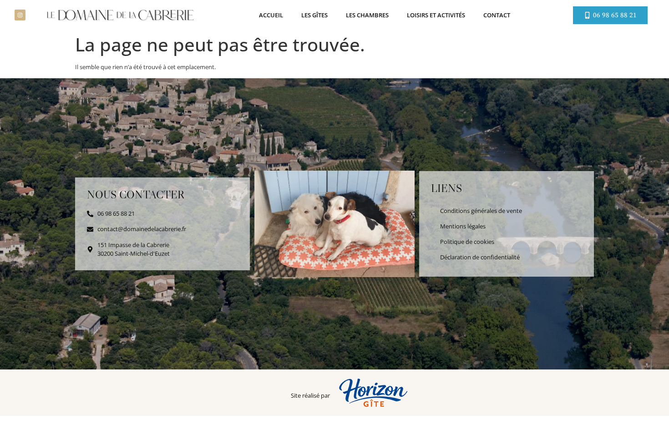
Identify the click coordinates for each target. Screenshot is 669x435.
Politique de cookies (467, 242)
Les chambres (367, 15)
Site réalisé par (310, 395)
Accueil (271, 15)
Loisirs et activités (436, 15)
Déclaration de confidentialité (480, 257)
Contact (496, 15)
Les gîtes (314, 15)
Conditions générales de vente (481, 211)
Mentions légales (463, 226)
